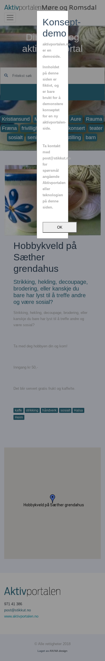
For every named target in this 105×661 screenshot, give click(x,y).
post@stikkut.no (57, 158)
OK (59, 227)
